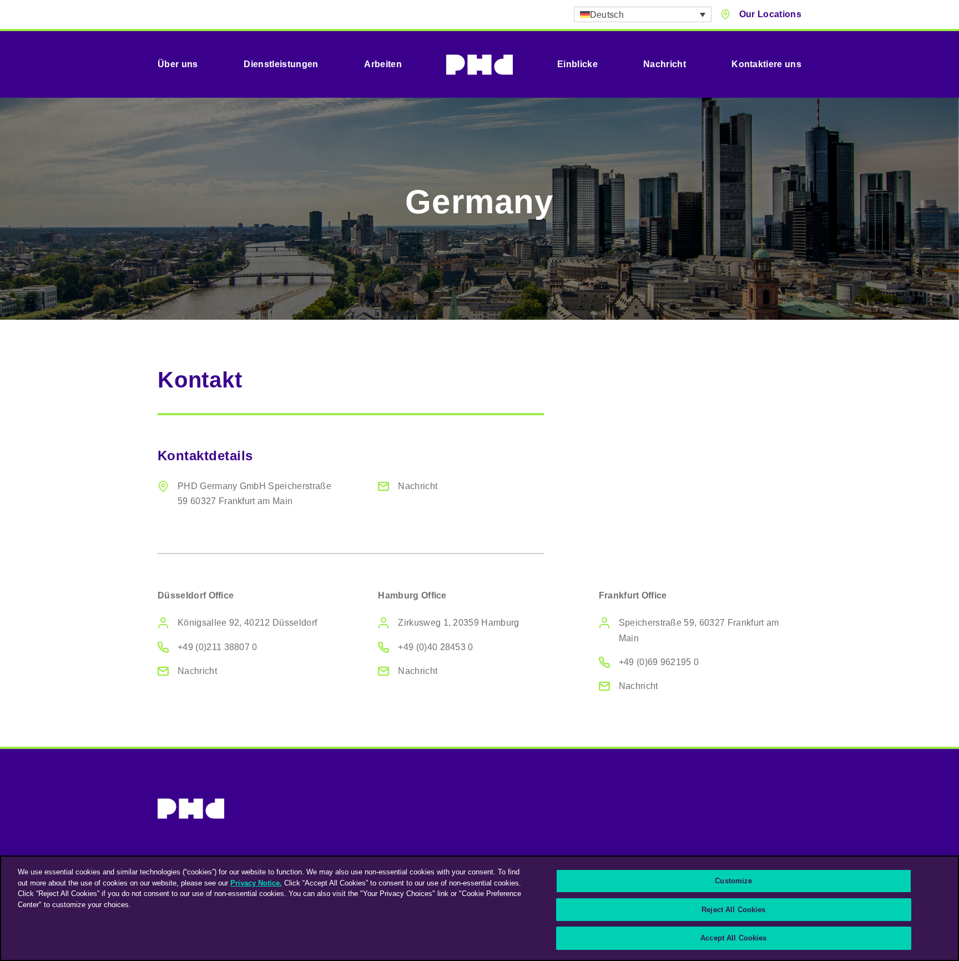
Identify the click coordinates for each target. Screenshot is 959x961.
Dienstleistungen (281, 64)
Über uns (178, 64)
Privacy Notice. (256, 883)
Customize (733, 881)
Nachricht (664, 64)
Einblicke (577, 64)
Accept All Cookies (733, 938)
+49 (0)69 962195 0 (659, 662)
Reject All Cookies (733, 909)
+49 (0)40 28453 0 (435, 647)
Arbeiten (383, 64)
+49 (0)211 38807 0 (218, 647)
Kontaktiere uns (766, 64)
